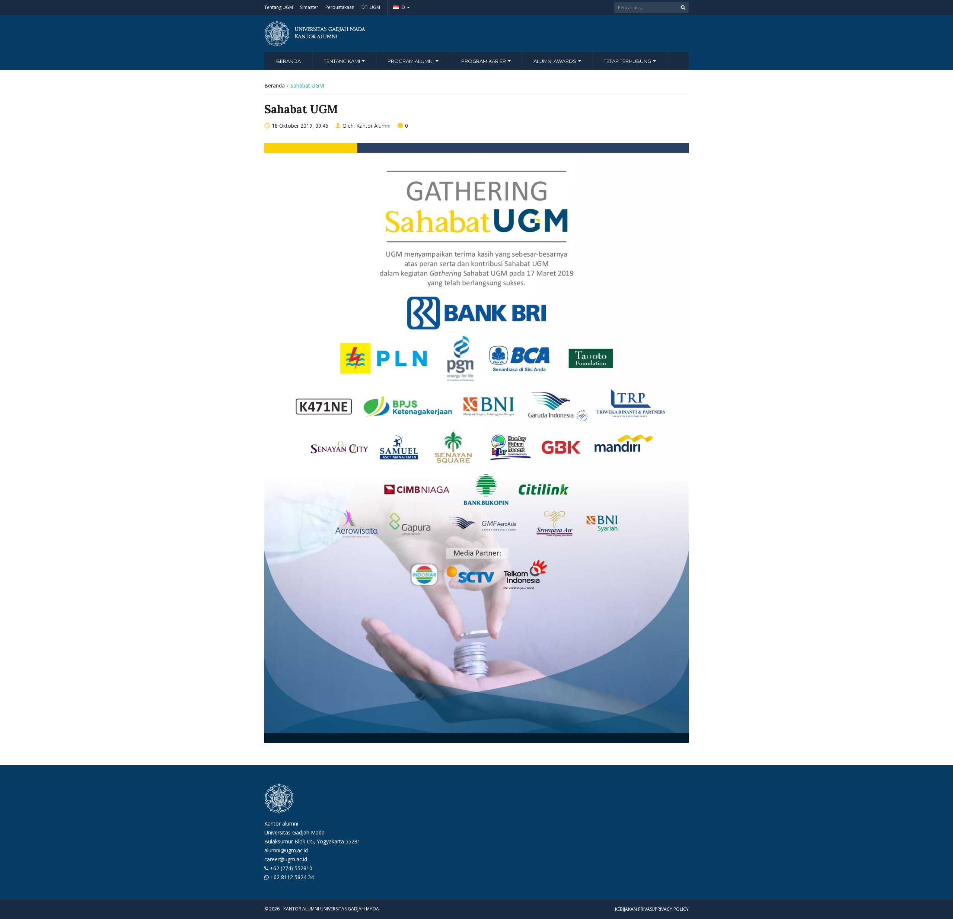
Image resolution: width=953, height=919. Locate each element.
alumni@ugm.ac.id (286, 850)
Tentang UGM (278, 7)
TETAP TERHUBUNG (628, 61)
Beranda (288, 61)
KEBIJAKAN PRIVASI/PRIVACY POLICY (652, 909)
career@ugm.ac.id (285, 859)
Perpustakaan (339, 7)
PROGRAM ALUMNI (411, 61)
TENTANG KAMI (342, 61)
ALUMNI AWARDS (555, 61)
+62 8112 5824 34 (292, 877)
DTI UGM (370, 7)
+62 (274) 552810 (291, 868)
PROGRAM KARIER (484, 61)
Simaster (309, 7)
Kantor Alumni (373, 125)
